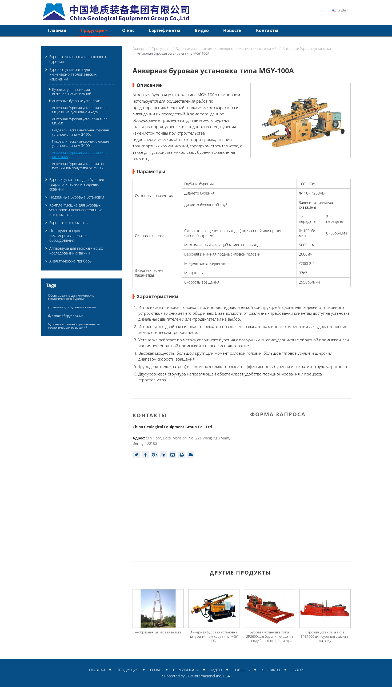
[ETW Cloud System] (190, 454)
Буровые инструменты (68, 222)
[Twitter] (136, 454)
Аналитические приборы (70, 261)
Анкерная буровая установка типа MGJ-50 (79, 121)
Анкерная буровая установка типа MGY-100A (79, 154)
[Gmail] (172, 454)
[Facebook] (145, 454)
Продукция (161, 48)
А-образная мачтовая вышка (158, 632)
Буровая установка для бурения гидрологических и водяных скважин (76, 184)
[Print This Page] (181, 454)
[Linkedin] (163, 454)
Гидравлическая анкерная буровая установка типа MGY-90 (80, 143)
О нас (128, 30)
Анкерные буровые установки (307, 48)
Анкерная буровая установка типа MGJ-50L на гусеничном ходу (79, 109)
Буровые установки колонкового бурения (77, 59)
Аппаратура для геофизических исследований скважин (76, 251)
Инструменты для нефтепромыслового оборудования (67, 235)
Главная (57, 30)
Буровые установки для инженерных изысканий (71, 91)
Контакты (267, 30)
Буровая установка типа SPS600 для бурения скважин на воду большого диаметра (269, 636)
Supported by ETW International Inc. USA (196, 675)
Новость (232, 30)
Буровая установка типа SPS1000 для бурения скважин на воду (325, 636)
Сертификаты (164, 30)
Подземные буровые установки (76, 197)
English (343, 10)
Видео (202, 30)
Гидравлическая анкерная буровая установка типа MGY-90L (80, 132)
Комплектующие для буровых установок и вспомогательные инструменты (75, 210)
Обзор (297, 670)
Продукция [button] (93, 30)
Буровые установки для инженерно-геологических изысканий (226, 48)
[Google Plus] (154, 454)
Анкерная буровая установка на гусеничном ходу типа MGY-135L (214, 636)
